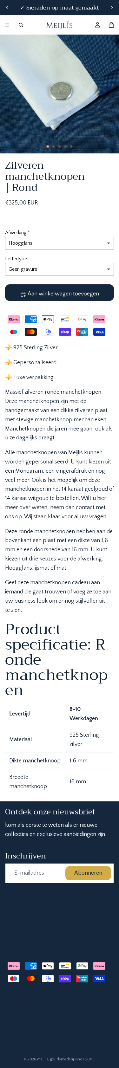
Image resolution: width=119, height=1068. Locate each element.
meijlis (42, 1059)
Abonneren (88, 873)
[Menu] (7, 25)
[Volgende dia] (112, 8)
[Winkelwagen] (111, 25)
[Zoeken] (21, 25)
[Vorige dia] (7, 8)
